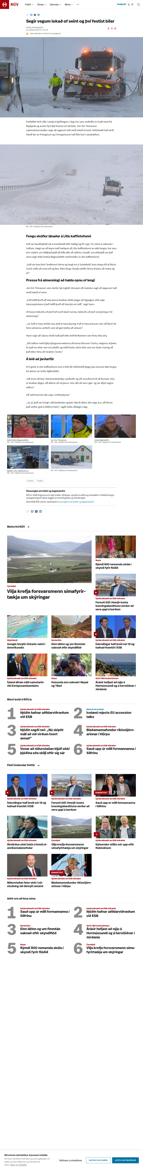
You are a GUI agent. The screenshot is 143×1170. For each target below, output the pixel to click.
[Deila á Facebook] (31, 15)
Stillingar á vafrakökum (70, 1160)
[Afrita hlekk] (27, 15)
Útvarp (40, 4)
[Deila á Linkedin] (39, 15)
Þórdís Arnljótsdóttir (34, 28)
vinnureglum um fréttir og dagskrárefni (75, 501)
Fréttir (28, 4)
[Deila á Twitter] (35, 15)
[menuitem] (33, 4)
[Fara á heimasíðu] (11, 4)
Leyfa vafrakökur (125, 1160)
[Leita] (138, 4)
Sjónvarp (54, 4)
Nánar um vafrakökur (18, 1165)
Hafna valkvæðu (98, 1160)
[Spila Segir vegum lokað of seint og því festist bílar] (71, 77)
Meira (67, 4)
